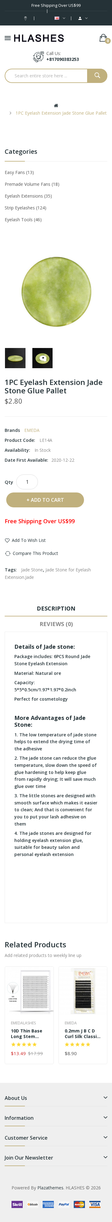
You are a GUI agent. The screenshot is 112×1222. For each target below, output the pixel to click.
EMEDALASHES (23, 1023)
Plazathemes (50, 1188)
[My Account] (83, 18)
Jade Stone (32, 570)
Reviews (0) (56, 624)
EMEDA (32, 430)
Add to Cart (47, 500)
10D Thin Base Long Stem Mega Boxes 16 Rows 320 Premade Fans (27, 1033)
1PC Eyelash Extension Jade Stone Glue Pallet (61, 113)
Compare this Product (35, 553)
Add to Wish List (29, 540)
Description (56, 608)
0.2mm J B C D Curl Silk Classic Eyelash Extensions (82, 1033)
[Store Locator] (26, 18)
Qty (9, 482)
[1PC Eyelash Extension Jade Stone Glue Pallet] (15, 358)
